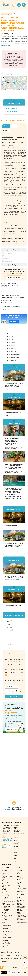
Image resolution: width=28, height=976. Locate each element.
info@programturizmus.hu (10, 63)
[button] (14, 83)
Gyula (9, 34)
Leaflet (25, 89)
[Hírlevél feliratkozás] (1, 967)
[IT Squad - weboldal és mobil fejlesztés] (24, 972)
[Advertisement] (14, 768)
